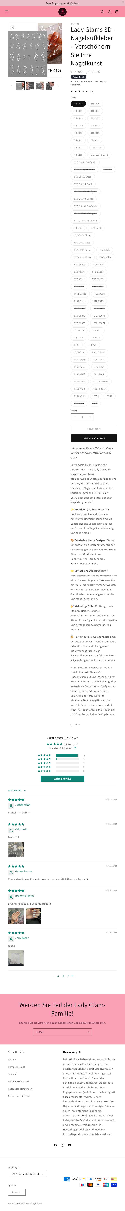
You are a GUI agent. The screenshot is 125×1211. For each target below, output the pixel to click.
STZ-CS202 (99, 280)
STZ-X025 (80, 331)
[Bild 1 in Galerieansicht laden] (20, 85)
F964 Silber (101, 389)
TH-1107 (97, 111)
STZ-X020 (101, 367)
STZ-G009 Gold (84, 243)
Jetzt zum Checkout (94, 438)
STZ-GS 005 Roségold (87, 214)
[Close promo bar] (123, 2)
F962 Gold (81, 301)
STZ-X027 (80, 272)
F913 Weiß (81, 389)
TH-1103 (97, 119)
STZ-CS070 (81, 309)
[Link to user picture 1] (16, 849)
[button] (6, 11)
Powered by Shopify (33, 1203)
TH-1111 (80, 141)
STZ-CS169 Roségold (87, 163)
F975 (98, 397)
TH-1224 (97, 338)
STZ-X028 (106, 250)
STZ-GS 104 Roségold (87, 192)
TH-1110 (97, 133)
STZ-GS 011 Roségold (87, 221)
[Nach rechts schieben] (58, 85)
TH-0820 (98, 331)
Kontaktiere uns (16, 1066)
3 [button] (63, 975)
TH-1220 (80, 126)
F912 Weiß (101, 375)
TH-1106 (97, 104)
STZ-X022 (100, 301)
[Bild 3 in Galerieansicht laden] (40, 85)
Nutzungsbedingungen (20, 1088)
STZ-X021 (80, 280)
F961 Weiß (102, 294)
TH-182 (79, 228)
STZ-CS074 (101, 323)
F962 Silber (100, 353)
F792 (78, 345)
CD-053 (96, 141)
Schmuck (13, 1074)
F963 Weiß (81, 375)
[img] (16, 800)
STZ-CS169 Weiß (84, 177)
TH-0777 (94, 345)
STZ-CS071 (101, 309)
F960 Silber (107, 258)
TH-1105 (80, 133)
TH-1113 (80, 119)
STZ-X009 (80, 404)
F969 (111, 397)
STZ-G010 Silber (84, 258)
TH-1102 (109, 170)
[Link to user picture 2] (33, 916)
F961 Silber (82, 294)
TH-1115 (80, 155)
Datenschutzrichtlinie (19, 1096)
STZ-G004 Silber (84, 236)
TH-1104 (97, 126)
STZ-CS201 (81, 265)
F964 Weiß (81, 397)
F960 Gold (97, 228)
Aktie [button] (77, 724)
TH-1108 (80, 104)
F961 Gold (99, 287)
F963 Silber (82, 367)
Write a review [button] (62, 778)
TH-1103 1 (81, 148)
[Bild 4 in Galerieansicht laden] (50, 85)
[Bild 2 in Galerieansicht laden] (30, 85)
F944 (96, 404)
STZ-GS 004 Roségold (87, 206)
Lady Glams (20, 1203)
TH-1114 (99, 148)
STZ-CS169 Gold (101, 155)
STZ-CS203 (99, 272)
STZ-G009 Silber (84, 250)
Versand (85, 81)
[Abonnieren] (88, 1032)
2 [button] (58, 975)
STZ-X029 (80, 353)
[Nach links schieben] (11, 85)
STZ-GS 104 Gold (85, 184)
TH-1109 (80, 111)
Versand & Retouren (18, 1081)
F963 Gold (101, 360)
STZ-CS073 (101, 316)
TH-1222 (80, 338)
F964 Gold (81, 382)
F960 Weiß (101, 265)
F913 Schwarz (103, 382)
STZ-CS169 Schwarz (86, 170)
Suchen (12, 1059)
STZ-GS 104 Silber (85, 199)
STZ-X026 (80, 287)
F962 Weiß (81, 360)
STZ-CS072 (81, 316)
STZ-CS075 (81, 323)
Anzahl (74, 410)
